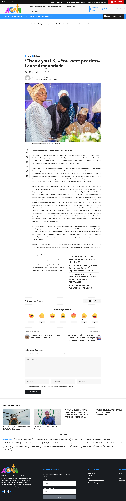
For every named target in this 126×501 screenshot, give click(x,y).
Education (45, 16)
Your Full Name (48, 480)
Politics (52, 16)
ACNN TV (99, 443)
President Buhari (85, 443)
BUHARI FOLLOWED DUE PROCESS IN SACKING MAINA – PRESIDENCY (83, 259)
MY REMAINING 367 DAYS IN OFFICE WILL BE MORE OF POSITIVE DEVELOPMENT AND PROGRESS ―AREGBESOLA (77, 413)
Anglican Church (21, 446)
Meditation (110, 446)
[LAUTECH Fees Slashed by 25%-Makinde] (47, 417)
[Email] (29, 71)
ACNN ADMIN (38, 77)
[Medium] (7, 491)
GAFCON (99, 446)
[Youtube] (3, 491)
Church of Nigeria (69, 443)
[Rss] (11, 491)
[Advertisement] (63, 39)
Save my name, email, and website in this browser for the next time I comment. (50, 387)
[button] (33, 71)
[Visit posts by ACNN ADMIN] (28, 78)
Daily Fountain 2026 (51, 443)
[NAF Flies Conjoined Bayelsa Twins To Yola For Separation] (16, 417)
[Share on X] (26, 71)
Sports (7, 450)
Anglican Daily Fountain (31, 443)
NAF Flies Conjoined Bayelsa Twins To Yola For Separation (16, 428)
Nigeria (75, 446)
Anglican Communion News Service (56, 446)
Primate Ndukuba (113, 443)
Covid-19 (8, 446)
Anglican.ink (87, 446)
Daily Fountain (77, 439)
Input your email (48, 488)
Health (38, 16)
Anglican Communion (23, 439)
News (29, 56)
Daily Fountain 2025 (12, 443)
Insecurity (35, 446)
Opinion (31, 16)
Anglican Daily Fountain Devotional (99, 439)
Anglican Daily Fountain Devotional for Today (52, 439)
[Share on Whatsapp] (27, 162)
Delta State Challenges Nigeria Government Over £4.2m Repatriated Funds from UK (84, 268)
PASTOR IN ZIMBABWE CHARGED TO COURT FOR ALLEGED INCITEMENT (109, 412)
